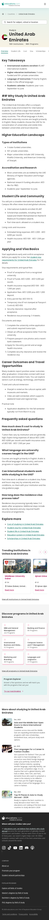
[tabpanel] (24, 299)
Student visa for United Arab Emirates (24, 527)
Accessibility (33, 914)
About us (5, 866)
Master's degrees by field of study (15, 893)
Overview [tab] (4, 51)
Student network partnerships (13, 875)
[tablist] (24, 51)
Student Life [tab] (15, 51)
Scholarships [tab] (41, 51)
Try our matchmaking (12, 691)
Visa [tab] (31, 51)
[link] (27, 14)
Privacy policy (23, 914)
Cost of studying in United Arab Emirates (25, 524)
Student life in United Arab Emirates (23, 531)
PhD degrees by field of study (13, 902)
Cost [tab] (25, 51)
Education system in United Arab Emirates (25, 535)
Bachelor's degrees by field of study (15, 898)
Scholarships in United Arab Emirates (23, 538)
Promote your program (11, 870)
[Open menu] (45, 4)
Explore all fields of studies (12, 888)
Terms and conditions (9, 914)
